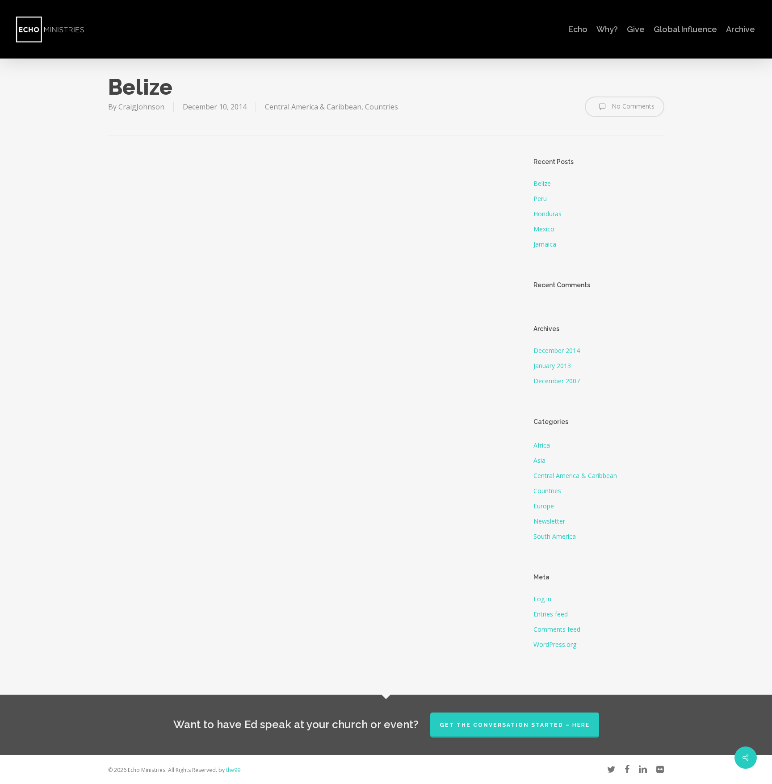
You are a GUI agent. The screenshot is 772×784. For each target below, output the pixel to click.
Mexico (543, 229)
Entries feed (550, 614)
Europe (543, 506)
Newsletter (549, 521)
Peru (540, 198)
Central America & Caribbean (313, 107)
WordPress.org (554, 644)
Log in (542, 599)
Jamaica (544, 244)
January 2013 (552, 365)
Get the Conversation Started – (515, 725)
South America (554, 536)
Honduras (547, 214)
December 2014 (556, 350)
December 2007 (556, 381)
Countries (381, 107)
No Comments (632, 106)
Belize (542, 183)
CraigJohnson (141, 107)
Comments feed (556, 629)
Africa (541, 445)
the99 (233, 770)
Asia (539, 460)
